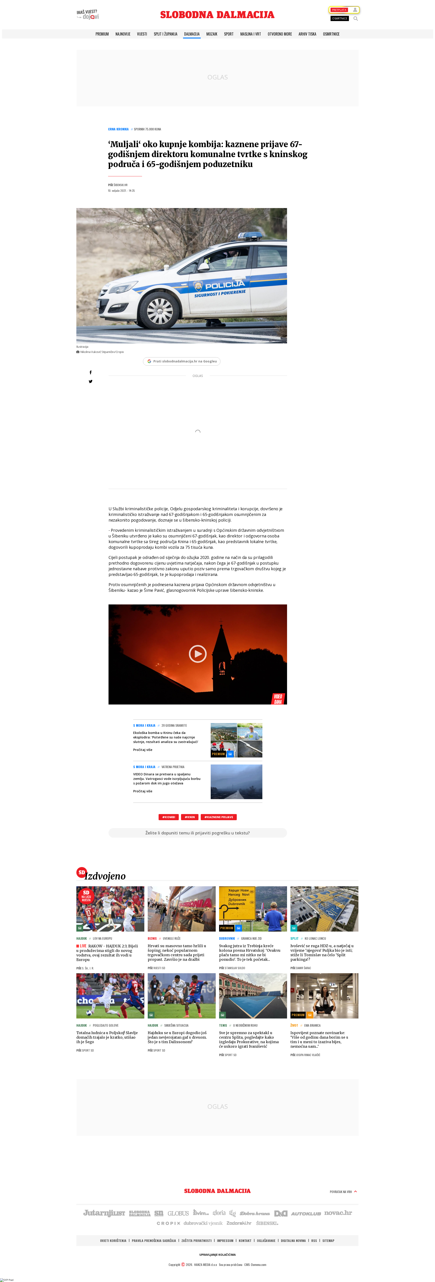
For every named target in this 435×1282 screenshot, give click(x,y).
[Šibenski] (267, 1222)
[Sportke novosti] (159, 1212)
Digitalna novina (293, 1240)
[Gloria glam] (233, 1212)
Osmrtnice (331, 34)
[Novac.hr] (338, 1212)
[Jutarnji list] (104, 1212)
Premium (102, 34)
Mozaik (211, 34)
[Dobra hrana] (255, 1212)
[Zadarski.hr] (239, 1222)
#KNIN (190, 817)
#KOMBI (168, 817)
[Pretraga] (355, 18)
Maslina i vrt (250, 34)
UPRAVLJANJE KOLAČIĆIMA (217, 1255)
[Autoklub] (306, 1212)
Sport (229, 34)
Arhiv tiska (307, 34)
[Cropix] (168, 1222)
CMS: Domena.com (255, 1264)
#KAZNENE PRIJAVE (218, 817)
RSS (314, 1240)
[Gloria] (219, 1212)
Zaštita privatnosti (196, 1240)
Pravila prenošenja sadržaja (154, 1240)
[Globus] (178, 1212)
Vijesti (142, 34)
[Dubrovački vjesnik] (203, 1222)
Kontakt (245, 1240)
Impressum (225, 1240)
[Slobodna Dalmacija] (217, 14)
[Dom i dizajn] (281, 1212)
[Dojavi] (87, 14)
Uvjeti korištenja (113, 1240)
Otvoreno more (280, 34)
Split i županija (165, 34)
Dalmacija (192, 34)
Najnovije (123, 34)
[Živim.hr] (201, 1212)
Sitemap (328, 1240)
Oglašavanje (266, 1240)
